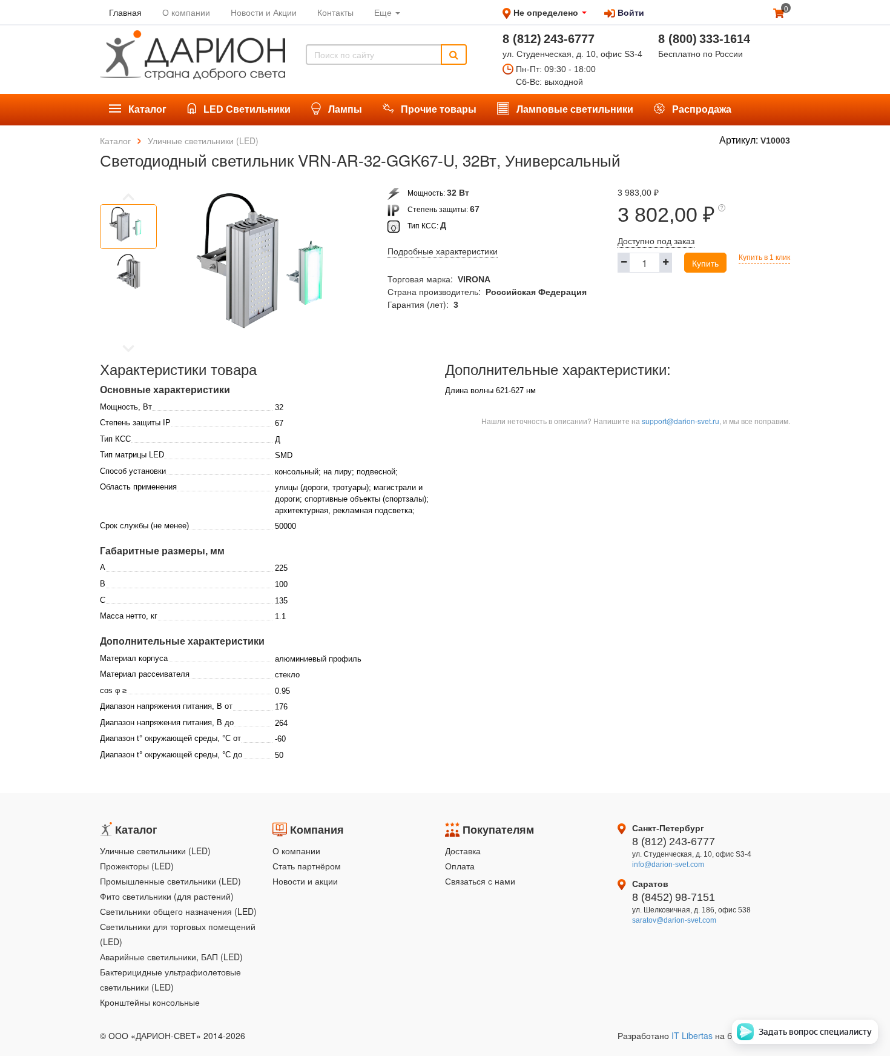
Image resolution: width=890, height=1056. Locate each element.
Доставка (463, 851)
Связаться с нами (480, 881)
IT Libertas (693, 1035)
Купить (705, 263)
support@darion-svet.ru (680, 421)
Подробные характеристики (442, 251)
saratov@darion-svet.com (674, 920)
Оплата (460, 866)
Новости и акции (305, 881)
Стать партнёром (306, 866)
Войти (629, 12)
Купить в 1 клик (764, 257)
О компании (296, 851)
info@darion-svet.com (668, 864)
